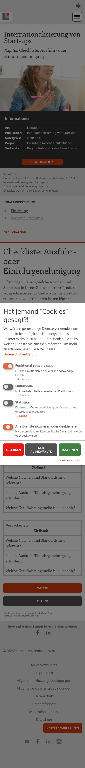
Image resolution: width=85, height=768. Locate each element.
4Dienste (22, 379)
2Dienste (22, 395)
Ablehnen (13, 449)
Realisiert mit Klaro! (70, 460)
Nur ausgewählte (41, 449)
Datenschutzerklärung (21, 354)
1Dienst (21, 415)
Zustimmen (69, 449)
